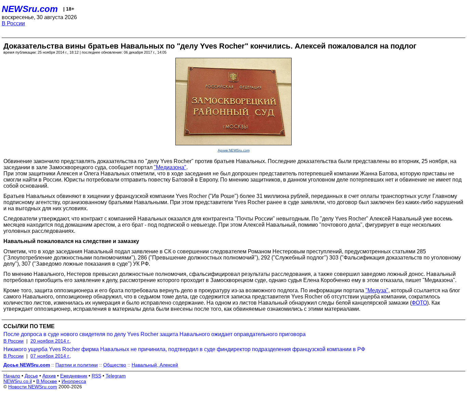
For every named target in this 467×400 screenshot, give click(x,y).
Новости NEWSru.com (32, 386)
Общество (114, 365)
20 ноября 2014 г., (50, 341)
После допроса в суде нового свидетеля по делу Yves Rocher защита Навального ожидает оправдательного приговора (154, 334)
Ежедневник (73, 375)
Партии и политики (76, 365)
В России (13, 23)
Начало (11, 375)
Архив (49, 375)
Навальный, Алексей (155, 365)
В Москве (46, 381)
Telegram (116, 375)
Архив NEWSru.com (234, 150)
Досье (31, 375)
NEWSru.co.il (17, 381)
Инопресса (74, 381)
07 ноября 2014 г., (50, 356)
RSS (96, 375)
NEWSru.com (30, 9)
